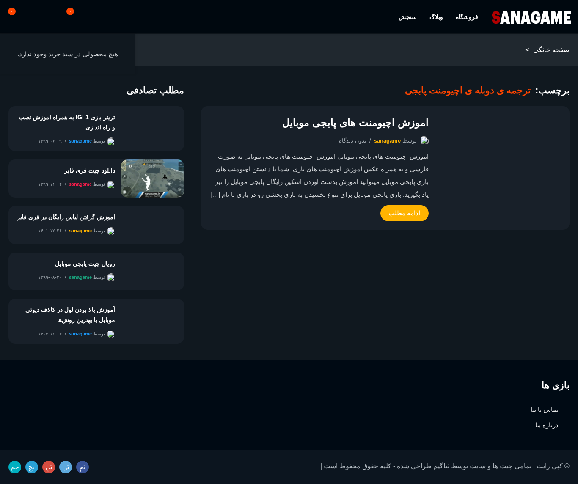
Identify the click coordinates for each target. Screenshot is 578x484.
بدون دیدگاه (352, 141)
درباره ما (547, 425)
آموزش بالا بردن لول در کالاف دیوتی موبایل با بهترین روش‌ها (70, 314)
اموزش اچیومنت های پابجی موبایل (355, 122)
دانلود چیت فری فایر (89, 170)
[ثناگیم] (531, 17)
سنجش (408, 17)
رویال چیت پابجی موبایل (85, 263)
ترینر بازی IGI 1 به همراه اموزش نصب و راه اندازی (67, 122)
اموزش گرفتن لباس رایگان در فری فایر (66, 217)
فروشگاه (467, 17)
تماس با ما (545, 409)
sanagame (387, 141)
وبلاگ (436, 17)
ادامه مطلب (404, 213)
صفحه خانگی (551, 49)
